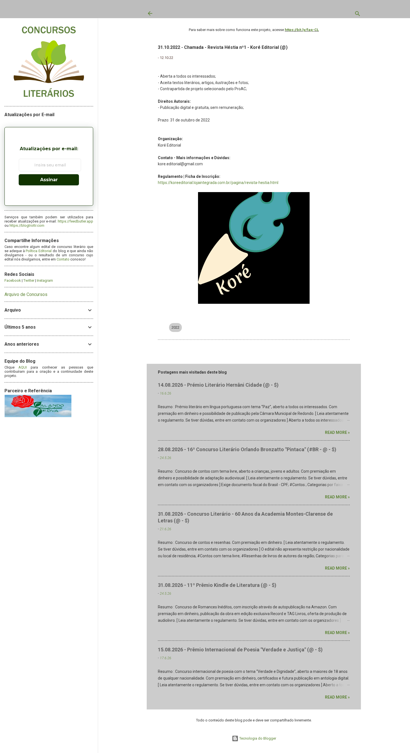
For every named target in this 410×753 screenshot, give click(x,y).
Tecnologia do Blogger (257, 738)
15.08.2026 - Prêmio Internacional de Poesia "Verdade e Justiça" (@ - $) (240, 649)
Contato (63, 259)
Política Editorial (39, 251)
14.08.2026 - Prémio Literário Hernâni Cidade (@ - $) (218, 385)
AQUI (22, 367)
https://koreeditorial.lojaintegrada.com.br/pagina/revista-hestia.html (218, 182)
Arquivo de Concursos (25, 294)
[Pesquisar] (357, 15)
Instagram (45, 280)
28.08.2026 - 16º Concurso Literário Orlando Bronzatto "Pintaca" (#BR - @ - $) (247, 449)
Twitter (28, 280)
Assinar (49, 179)
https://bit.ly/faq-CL (302, 30)
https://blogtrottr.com (26, 225)
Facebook (12, 280)
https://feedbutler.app (75, 221)
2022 (175, 327)
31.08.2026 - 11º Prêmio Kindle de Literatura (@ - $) (217, 585)
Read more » (337, 432)
